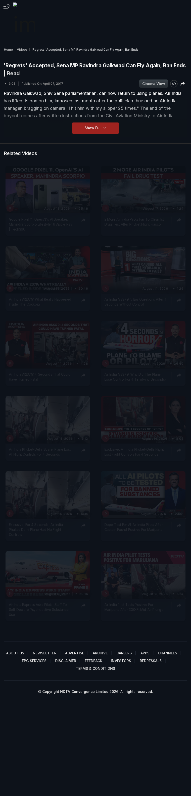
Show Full (93, 128)
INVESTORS (121, 661)
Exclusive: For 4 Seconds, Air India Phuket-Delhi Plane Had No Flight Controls (36, 529)
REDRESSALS (151, 661)
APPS (145, 653)
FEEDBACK (93, 661)
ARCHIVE (100, 653)
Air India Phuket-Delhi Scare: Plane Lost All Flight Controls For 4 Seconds (40, 451)
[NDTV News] (24, 21)
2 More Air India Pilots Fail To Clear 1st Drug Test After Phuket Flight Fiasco (134, 221)
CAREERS (124, 653)
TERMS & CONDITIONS (95, 668)
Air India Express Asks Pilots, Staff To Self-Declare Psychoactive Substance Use (39, 610)
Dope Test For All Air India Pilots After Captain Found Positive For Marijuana (133, 526)
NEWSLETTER (44, 653)
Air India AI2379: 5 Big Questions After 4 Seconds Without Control (135, 301)
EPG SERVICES (34, 661)
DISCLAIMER (65, 661)
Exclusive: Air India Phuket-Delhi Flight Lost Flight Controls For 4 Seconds (134, 451)
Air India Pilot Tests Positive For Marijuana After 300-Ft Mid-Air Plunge (133, 607)
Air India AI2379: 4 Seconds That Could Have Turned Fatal (40, 376)
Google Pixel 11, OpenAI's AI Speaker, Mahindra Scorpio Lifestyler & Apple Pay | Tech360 (40, 224)
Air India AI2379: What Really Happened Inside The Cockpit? (40, 301)
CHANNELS (167, 653)
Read (13, 73)
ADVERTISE (74, 653)
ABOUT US (15, 653)
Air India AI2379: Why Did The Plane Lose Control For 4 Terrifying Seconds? (135, 376)
